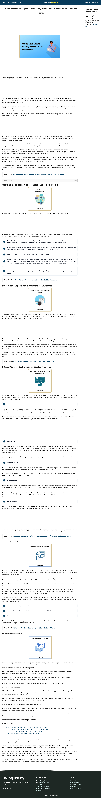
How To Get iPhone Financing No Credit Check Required (24, 731)
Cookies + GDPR (75, 783)
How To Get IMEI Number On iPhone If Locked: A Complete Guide (27, 729)
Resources (94, 2)
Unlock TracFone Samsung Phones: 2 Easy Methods (33, 361)
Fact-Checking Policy (43, 788)
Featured (41, 13)
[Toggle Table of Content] (75, 181)
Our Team (39, 785)
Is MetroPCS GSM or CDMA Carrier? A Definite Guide (23, 733)
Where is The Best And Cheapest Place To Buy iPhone (34, 628)
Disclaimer (73, 787)
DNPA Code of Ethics (42, 787)
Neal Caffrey (44, 783)
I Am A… (5, 2)
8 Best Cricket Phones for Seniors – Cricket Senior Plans (35, 280)
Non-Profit (86, 2)
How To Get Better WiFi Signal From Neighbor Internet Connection (27, 727)
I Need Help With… (15, 2)
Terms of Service (75, 788)
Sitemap (38, 790)
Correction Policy (75, 785)
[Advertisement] (40, 26)
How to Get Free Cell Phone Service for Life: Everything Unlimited (38, 174)
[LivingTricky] (50, 2)
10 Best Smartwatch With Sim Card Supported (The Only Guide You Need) (42, 536)
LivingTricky (44, 781)
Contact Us (73, 781)
